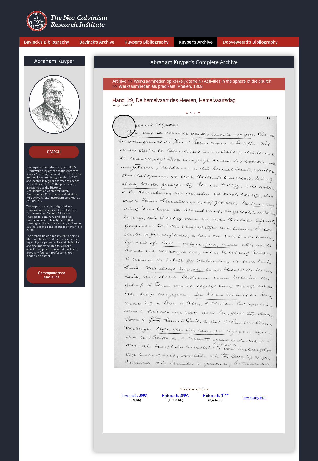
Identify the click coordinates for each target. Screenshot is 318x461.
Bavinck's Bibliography (46, 42)
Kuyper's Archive (196, 42)
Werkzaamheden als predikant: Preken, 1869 (161, 86)
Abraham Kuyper (54, 60)
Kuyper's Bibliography (147, 42)
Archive (119, 81)
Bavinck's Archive (96, 42)
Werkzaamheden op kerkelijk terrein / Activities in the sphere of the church (202, 81)
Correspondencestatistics (51, 275)
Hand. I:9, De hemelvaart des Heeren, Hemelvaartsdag (174, 100)
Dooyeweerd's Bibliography (250, 42)
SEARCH (54, 152)
